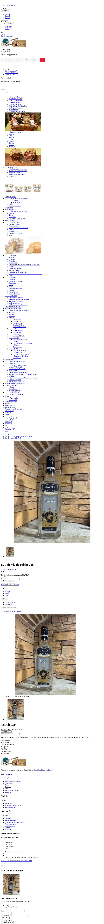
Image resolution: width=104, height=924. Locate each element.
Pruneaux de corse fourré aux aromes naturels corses (25, 274)
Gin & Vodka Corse (11, 167)
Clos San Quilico (18, 325)
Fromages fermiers (15, 224)
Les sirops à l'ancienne (16, 394)
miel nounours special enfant (18, 305)
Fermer (4, 922)
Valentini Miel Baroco (16, 301)
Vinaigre (14, 200)
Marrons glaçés (14, 270)
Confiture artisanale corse (13, 307)
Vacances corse (10, 405)
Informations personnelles (13, 781)
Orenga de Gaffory (19, 323)
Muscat (11, 318)
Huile (10, 204)
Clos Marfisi (17, 321)
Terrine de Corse (14, 172)
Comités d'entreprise (11, 73)
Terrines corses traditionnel (16, 169)
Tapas (7, 396)
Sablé (10, 286)
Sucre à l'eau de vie (15, 380)
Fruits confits (13, 263)
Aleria (13, 349)
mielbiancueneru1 (14, 303)
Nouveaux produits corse (13, 805)
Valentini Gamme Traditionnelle (19, 299)
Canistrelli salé (13, 292)
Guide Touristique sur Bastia (43, 770)
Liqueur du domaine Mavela (18, 372)
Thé (8, 416)
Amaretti (12, 257)
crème (7, 427)
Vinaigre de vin (18, 202)
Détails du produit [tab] (10, 602)
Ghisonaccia (15, 352)
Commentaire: (6, 915)
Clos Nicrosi (17, 358)
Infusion (11, 420)
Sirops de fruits (12, 392)
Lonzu (11, 139)
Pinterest (7, 595)
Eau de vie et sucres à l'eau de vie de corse (21, 378)
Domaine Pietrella (18, 336)
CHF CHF (8, 27)
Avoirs (7, 785)
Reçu (6, 788)
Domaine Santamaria (19, 327)
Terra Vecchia (17, 347)
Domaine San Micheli (20, 339)
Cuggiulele (12, 283)
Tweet (7, 593)
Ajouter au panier (7, 581)
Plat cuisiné (12, 217)
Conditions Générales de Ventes (15, 822)
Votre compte (6, 774)
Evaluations (8, 604)
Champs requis (6, 920)
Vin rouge (12, 312)
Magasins (8, 829)
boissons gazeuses (15, 391)
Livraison (8, 818)
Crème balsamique (15, 206)
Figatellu (12, 137)
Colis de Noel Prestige (16, 100)
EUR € (7, 29)
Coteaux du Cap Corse (18, 356)
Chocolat (12, 261)
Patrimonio (15, 319)
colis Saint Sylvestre (15, 99)
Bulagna (11, 134)
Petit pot (11, 176)
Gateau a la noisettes (15, 268)
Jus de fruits (13, 389)
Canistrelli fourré (14, 294)
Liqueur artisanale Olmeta (17, 369)
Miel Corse (11, 296)
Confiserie (10, 255)
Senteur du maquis (11, 402)
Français (7, 14)
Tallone (14, 345)
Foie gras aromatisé (11, 220)
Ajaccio (14, 334)
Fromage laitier (14, 226)
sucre (10, 276)
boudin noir (12, 146)
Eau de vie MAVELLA (16, 381)
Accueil (7, 69)
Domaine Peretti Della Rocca (22, 343)
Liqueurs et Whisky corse (15, 365)
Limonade (12, 363)
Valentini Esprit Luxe (16, 297)
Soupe (11, 215)
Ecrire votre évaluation (9, 569)
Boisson (10, 387)
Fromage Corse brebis (16, 233)
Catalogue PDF (10, 429)
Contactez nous (10, 74)
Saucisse (11, 143)
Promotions (8, 803)
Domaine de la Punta (19, 350)
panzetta (11, 145)
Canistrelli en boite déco (16, 281)
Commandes (9, 783)
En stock (3, 608)
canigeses (12, 290)
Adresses (8, 787)
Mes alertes (8, 792)
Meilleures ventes (10, 807)
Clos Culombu (17, 330)
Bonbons (12, 259)
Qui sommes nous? (11, 71)
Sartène (14, 338)
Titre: (3, 911)
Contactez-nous (10, 826)
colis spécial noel (14, 102)
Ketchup (7, 403)
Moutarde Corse (10, 407)
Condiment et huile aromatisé (16, 198)
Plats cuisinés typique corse (16, 211)
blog (6, 431)
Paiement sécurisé (10, 824)
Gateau (7, 414)
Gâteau (11, 266)
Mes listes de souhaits (12, 790)
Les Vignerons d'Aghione (21, 354)
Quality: (7, 905)
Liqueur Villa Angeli (15, 367)
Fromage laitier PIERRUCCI (18, 228)
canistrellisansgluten (15, 288)
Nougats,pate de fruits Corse (18, 272)
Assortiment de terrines (16, 174)
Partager (7, 592)
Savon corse (9, 208)
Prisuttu (11, 141)
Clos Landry (17, 332)
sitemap (7, 828)
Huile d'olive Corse (11, 209)
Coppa (11, 136)
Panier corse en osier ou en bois (15, 383)
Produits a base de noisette (13, 409)
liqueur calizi (13, 370)
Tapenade (8, 412)
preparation (8, 422)
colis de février (13, 110)
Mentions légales (10, 820)
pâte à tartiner (9, 411)
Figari (13, 341)
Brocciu (11, 229)
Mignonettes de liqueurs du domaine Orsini (23, 374)
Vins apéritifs (9, 360)
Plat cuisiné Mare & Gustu (17, 219)
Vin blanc (12, 316)
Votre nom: (5, 918)
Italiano (7, 18)
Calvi (13, 328)
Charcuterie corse (13, 132)
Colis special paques (15, 108)
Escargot (12, 213)
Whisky (11, 376)
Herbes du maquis (10, 197)
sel (6, 425)
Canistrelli (10, 277)
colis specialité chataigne (17, 111)
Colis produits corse (13, 97)
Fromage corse (12, 222)
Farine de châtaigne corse (13, 308)
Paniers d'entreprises (15, 104)
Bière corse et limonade (15, 361)
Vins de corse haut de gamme (17, 310)
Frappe (11, 285)
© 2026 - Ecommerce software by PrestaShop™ (16, 861)
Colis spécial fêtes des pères (18, 106)
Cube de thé (13, 418)
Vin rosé (11, 314)
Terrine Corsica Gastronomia (18, 171)
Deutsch (7, 16)
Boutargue (8, 423)
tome (10, 235)
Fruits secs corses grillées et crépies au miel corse (24, 265)
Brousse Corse (13, 231)
